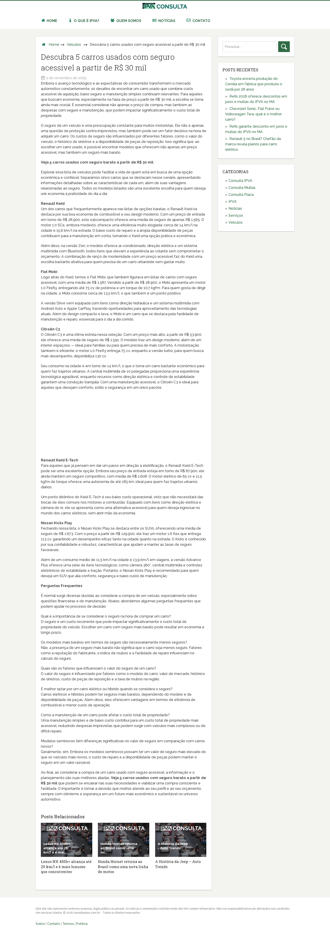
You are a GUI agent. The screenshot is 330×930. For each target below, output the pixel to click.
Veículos (74, 44)
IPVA (233, 201)
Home (51, 21)
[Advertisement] (123, 426)
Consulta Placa (241, 194)
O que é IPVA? (86, 21)
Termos (68, 924)
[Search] (284, 46)
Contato (200, 21)
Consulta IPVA (240, 181)
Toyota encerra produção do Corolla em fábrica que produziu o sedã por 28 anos (253, 84)
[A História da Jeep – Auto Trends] (181, 840)
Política (82, 924)
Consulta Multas (242, 188)
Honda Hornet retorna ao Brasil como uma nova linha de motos (123, 866)
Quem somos (128, 21)
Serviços (236, 215)
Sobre (40, 924)
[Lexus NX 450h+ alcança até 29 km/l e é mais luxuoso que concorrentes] (66, 840)
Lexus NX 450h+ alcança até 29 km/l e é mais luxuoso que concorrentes (66, 866)
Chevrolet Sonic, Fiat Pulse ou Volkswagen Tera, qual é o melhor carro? (253, 114)
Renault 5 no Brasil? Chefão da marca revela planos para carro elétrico (253, 144)
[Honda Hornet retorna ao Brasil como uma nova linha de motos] (123, 840)
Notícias (166, 21)
